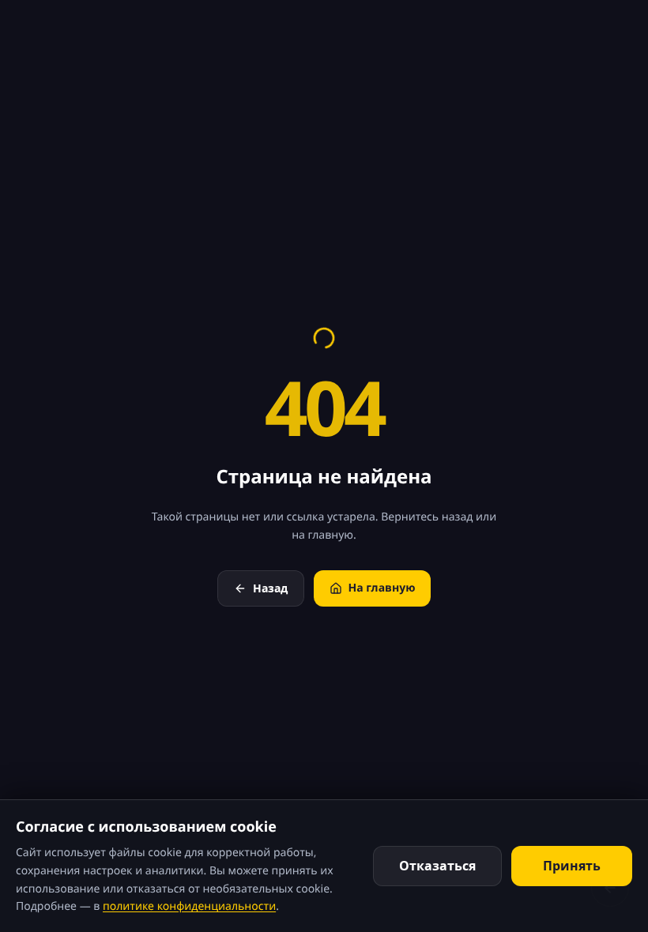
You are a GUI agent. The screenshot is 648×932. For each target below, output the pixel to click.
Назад (270, 588)
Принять (572, 865)
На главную (382, 588)
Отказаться (437, 865)
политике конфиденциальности (189, 906)
